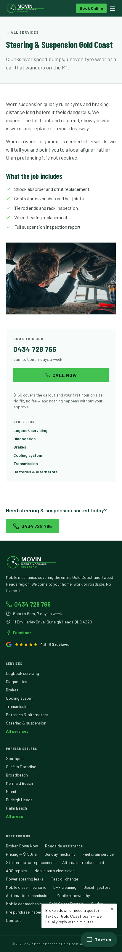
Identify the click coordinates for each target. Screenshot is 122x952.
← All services (22, 32)
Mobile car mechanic (24, 903)
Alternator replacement (83, 862)
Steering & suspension (26, 722)
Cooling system (27, 455)
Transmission (25, 463)
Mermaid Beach (19, 783)
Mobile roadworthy (73, 895)
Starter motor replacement (30, 862)
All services (17, 731)
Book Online (91, 8)
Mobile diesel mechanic (26, 887)
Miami (11, 791)
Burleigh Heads (19, 799)
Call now (64, 375)
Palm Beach (16, 807)
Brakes (19, 446)
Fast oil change (64, 878)
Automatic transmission (27, 895)
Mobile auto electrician (54, 870)
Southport (15, 758)
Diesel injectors (97, 887)
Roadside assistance (64, 845)
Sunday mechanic (60, 854)
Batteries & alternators (35, 471)
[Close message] (112, 909)
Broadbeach (17, 774)
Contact (13, 920)
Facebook (22, 632)
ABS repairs (16, 870)
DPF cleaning (64, 887)
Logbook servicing (30, 430)
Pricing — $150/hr (21, 854)
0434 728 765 (34, 349)
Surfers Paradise (21, 766)
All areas (14, 816)
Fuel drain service (98, 854)
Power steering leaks (25, 878)
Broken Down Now (22, 845)
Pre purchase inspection (27, 911)
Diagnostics (24, 438)
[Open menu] (112, 8)
